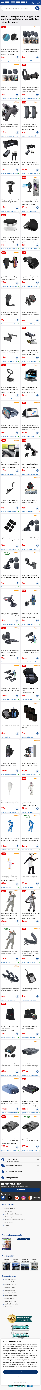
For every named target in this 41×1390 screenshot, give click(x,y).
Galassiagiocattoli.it (10, 1293)
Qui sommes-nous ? (10, 1208)
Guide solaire (8, 1228)
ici (35, 1366)
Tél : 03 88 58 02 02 (12, 1161)
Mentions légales (9, 1217)
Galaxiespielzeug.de (10, 1279)
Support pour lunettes (28, 962)
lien (30, 1353)
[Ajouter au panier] (17, 57)
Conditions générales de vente (13, 1214)
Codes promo (8, 1222)
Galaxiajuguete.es (9, 1290)
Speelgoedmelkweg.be (11, 1304)
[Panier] (38, 2)
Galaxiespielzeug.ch (10, 1284)
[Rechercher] (37, 8)
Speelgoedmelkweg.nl (10, 1296)
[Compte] (33, 2)
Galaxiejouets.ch (9, 1282)
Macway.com (8, 1307)
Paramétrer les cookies (20, 1377)
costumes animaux (27, 812)
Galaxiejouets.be (9, 1298)
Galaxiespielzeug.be (10, 1301)
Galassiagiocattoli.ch (10, 1287)
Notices (6, 1225)
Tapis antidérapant (27, 699)
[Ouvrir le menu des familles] (2, 2)
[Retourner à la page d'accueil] (17, 3)
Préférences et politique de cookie (14, 1219)
